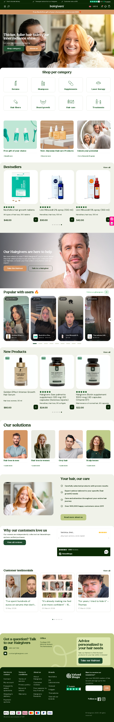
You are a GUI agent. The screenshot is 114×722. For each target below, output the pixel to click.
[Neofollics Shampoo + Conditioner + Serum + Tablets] (35, 336)
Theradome (53, 693)
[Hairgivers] (57, 6)
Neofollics (53, 677)
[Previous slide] (3, 320)
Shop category (14, 48)
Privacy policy (25, 684)
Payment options (7, 701)
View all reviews (14, 542)
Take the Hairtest (15, 268)
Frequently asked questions (8, 688)
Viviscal (52, 686)
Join (107, 688)
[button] (5, 6)
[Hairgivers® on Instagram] (104, 699)
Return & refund (22, 689)
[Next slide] (110, 320)
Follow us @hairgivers (95, 292)
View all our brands (53, 697)
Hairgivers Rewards (38, 695)
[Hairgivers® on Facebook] (99, 699)
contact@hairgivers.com (18, 653)
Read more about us (73, 517)
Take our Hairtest (90, 660)
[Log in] (102, 6)
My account (9, 682)
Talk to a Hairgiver (40, 268)
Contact (7, 679)
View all (106, 167)
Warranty (23, 694)
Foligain (52, 689)
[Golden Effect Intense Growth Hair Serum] (8, 336)
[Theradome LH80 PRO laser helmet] (90, 336)
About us (34, 48)
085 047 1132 (14, 648)
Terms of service (22, 680)
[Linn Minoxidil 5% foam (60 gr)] (62, 336)
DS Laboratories (54, 681)
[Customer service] (105, 6)
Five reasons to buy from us (40, 689)
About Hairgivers (38, 678)
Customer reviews (38, 683)
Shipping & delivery (8, 695)
